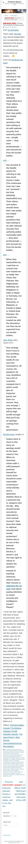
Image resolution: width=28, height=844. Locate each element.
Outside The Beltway (12, 728)
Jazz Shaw (8, 340)
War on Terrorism (16, 756)
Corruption (13, 762)
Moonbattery (8, 746)
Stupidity (15, 755)
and (4, 160)
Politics (8, 753)
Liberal (19, 749)
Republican (16, 753)
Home (7, 15)
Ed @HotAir (13, 30)
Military (22, 766)
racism (12, 753)
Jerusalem (13, 764)
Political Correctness (14, 752)
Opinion (8, 752)
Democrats (13, 749)
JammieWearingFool (12, 743)
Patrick (15, 27)
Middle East (17, 766)
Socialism (11, 755)
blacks (23, 759)
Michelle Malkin (17, 725)
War (12, 756)
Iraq (4, 764)
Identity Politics (15, 763)
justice (17, 764)
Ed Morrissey (9, 434)
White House (13, 757)
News (22, 750)
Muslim (11, 750)
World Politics (6, 759)
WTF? (10, 759)
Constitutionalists (6, 762)
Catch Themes (17, 842)
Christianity (5, 760)
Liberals (5, 750)
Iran (22, 763)
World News (22, 757)
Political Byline (14, 2)
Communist (10, 760)
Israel (9, 764)
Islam (6, 764)
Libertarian (9, 766)
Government (8, 763)
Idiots (17, 749)
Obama (4, 752)
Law (20, 764)
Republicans (5, 755)
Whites (17, 757)
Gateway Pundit (10, 731)
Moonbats (5, 767)
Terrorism (8, 756)
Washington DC (6, 757)
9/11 (15, 759)
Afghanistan (18, 759)
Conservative (14, 15)
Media (8, 750)
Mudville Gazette (10, 734)
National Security (17, 750)
